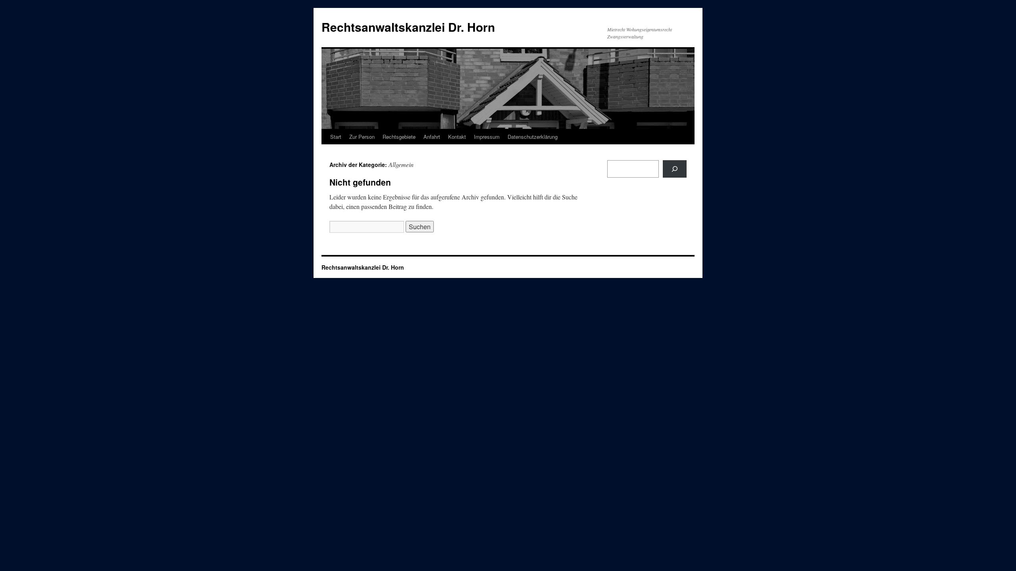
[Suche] (675, 169)
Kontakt (457, 136)
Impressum (487, 136)
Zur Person (362, 136)
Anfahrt (431, 136)
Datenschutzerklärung (533, 136)
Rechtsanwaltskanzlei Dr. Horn (408, 26)
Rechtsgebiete (399, 136)
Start (335, 136)
